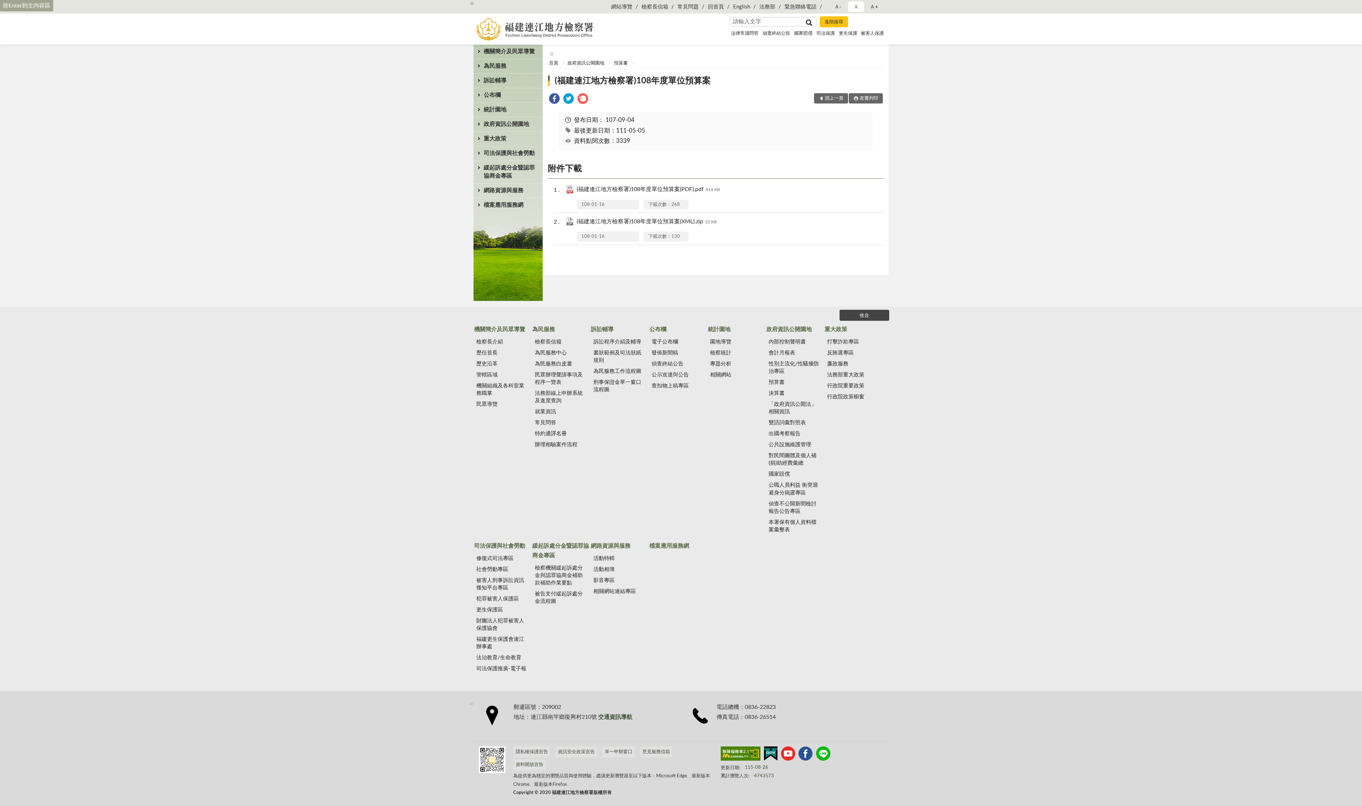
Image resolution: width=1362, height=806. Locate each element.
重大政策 (495, 138)
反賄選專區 (840, 353)
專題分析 (720, 363)
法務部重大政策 (845, 374)
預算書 (621, 63)
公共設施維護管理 (790, 444)
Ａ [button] (856, 7)
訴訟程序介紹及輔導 (617, 342)
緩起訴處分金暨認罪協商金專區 (509, 172)
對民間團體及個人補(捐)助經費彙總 (792, 459)
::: (472, 3)
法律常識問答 (745, 33)
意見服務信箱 (656, 752)
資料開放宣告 (529, 764)
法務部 (767, 7)
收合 (864, 315)
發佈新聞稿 (665, 353)
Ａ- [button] (838, 7)
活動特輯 (604, 558)
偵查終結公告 (776, 33)
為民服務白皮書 (553, 363)
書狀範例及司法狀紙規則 (617, 356)
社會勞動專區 (492, 569)
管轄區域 (487, 374)
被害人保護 (872, 33)
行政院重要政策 (845, 385)
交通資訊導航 (615, 717)
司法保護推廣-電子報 (501, 668)
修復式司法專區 (495, 558)
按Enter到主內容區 (26, 6)
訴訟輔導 (495, 80)
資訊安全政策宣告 (576, 752)
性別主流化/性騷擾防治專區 (794, 367)
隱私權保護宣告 (532, 752)
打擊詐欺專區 (843, 342)
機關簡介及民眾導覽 (509, 51)
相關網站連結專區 (614, 591)
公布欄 (492, 95)
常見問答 (545, 422)
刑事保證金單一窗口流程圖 (617, 386)
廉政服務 (837, 363)
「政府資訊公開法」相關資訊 (792, 408)
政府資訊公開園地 (506, 124)
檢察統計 (720, 353)
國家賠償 (803, 33)
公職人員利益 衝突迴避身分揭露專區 (793, 488)
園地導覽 (720, 342)
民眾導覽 (487, 404)
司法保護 (825, 33)
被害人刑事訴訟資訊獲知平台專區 (500, 584)
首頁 (553, 63)
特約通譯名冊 (551, 433)
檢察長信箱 (655, 7)
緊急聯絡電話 (800, 7)
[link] (554, 99)
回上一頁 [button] (834, 98)
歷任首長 (487, 353)
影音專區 (604, 580)
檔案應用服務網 (504, 205)
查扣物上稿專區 (670, 385)
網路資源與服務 (504, 190)
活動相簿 (604, 569)
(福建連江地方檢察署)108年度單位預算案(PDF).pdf (648, 189)
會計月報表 (782, 353)
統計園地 (495, 109)
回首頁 (716, 7)
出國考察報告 (785, 433)
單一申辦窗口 (618, 752)
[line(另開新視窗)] (823, 754)
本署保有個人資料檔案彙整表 (792, 526)
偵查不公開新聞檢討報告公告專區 (792, 507)
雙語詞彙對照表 (787, 422)
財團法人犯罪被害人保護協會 (500, 624)
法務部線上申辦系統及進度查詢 (559, 397)
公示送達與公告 (670, 374)
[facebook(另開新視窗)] (805, 754)
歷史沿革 (487, 363)
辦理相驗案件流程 (556, 444)
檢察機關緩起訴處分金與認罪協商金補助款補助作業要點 (559, 575)
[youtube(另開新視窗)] (788, 754)
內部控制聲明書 (787, 342)
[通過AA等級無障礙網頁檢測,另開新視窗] (740, 754)
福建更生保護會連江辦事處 (500, 643)
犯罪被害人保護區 (497, 598)
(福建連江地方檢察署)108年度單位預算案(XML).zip (647, 221)
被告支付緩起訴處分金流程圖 (559, 597)
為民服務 (495, 66)
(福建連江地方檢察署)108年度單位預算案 (633, 81)
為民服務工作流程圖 (617, 371)
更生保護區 (489, 609)
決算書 (777, 393)
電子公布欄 (665, 342)
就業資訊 (545, 411)
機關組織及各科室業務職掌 (500, 389)
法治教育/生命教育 (498, 657)
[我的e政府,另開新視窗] (770, 754)
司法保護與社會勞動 (509, 153)
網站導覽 (621, 7)
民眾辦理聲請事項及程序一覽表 (559, 378)
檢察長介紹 (489, 342)
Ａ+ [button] (874, 7)
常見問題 (688, 7)
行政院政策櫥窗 (845, 396)
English (741, 7)
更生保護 (848, 33)
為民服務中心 (551, 353)
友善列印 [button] (869, 98)
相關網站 (720, 374)
